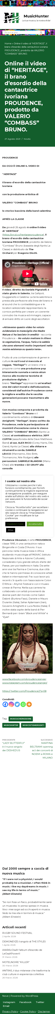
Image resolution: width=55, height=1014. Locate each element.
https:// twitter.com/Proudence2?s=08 (24, 691)
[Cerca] (41, 32)
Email (6, 1006)
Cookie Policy (28, 1011)
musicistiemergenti (33, 725)
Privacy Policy (10, 1011)
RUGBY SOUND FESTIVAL (17, 932)
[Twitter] (17, 704)
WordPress (31, 995)
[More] (29, 704)
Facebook (25, 1002)
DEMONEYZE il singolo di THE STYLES (24, 941)
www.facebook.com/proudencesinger (24, 679)
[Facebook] (5, 704)
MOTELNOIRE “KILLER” (15, 962)
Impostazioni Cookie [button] (15, 524)
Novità (27, 139)
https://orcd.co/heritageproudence (23, 234)
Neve (5, 995)
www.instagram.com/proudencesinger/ (24, 682)
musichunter (11, 725)
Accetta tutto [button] (35, 524)
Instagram (9, 1002)
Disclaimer (44, 1011)
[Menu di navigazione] (5, 3)
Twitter (40, 1002)
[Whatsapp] (23, 704)
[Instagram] (11, 704)
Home (8, 43)
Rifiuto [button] (10, 530)
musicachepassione (20, 719)
